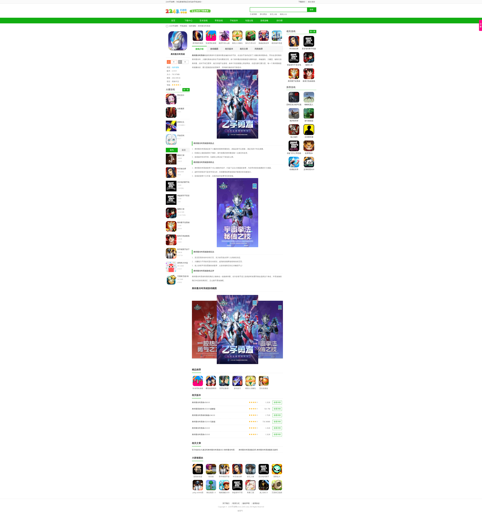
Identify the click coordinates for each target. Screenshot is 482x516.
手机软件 (234, 20)
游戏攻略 (264, 20)
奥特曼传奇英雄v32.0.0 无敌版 (203, 422)
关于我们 (225, 503)
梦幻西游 (263, 14)
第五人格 (273, 14)
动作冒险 (192, 26)
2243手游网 (173, 26)
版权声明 (246, 503)
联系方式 (235, 503)
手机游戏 (183, 26)
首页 (173, 20)
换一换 (186, 90)
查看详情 (277, 402)
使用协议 (256, 503)
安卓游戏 (204, 20)
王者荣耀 (253, 14)
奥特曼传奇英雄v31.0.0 (201, 428)
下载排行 (301, 2)
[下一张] (260, 329)
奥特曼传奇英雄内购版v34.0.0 (203, 415)
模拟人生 (283, 14)
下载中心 (188, 20)
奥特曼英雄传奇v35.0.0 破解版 (203, 409)
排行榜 (280, 20)
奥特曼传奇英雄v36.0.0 (201, 402)
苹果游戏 (219, 20)
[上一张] (214, 329)
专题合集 (249, 20)
